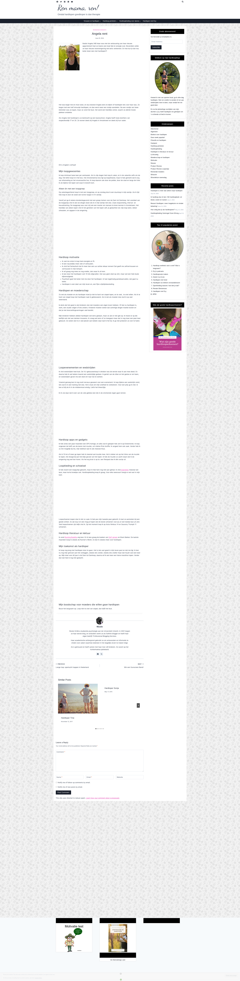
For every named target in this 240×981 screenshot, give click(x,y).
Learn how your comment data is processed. (103, 798)
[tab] (95, 728)
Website (120, 777)
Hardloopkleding (156, 149)
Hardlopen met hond (160, 280)
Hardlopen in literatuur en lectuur (162, 152)
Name (59, 777)
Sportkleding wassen (160, 285)
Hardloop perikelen (157, 146)
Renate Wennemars (160, 288)
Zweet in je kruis (159, 277)
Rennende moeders (99, 30)
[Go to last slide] (61, 705)
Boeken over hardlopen (159, 134)
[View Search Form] (182, 1)
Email (89, 777)
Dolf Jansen (113, 537)
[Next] (138, 705)
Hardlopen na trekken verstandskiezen (166, 283)
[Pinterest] (64, 1)
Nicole (100, 626)
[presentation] (78, 698)
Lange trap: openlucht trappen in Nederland (72, 665)
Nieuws (153, 163)
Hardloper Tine (67, 718)
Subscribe (156, 47)
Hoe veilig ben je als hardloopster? (163, 210)
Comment (61, 752)
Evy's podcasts (158, 271)
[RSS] (68, 1)
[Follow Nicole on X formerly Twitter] (101, 654)
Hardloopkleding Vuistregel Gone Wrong (165, 213)
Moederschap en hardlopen (160, 157)
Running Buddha (71, 537)
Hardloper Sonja (112, 688)
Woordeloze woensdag (158, 177)
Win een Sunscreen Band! (134, 665)
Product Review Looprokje (160, 169)
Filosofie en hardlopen (158, 140)
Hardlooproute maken (160, 274)
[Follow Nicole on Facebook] (97, 654)
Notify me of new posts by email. (70, 787)
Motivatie (154, 160)
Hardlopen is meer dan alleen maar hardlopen (166, 191)
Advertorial (154, 129)
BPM (154, 294)
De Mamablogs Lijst (117, 960)
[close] (121, 974)
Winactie (154, 174)
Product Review (156, 166)
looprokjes (125, 470)
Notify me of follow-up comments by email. (74, 782)
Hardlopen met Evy (149, 21)
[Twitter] (61, 1)
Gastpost (154, 143)
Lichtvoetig (154, 154)
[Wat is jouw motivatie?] (74, 938)
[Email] (72, 1)
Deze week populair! (158, 137)
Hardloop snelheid (159, 265)
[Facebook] (57, 1)
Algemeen (154, 132)
